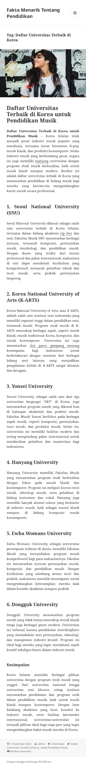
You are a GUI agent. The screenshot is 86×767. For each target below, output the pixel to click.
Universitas (57, 744)
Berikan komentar (20, 751)
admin (41, 744)
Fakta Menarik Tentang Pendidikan (33, 13)
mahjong (41, 161)
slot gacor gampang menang (54, 345)
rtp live (66, 233)
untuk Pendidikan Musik (54, 747)
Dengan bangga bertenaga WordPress (29, 761)
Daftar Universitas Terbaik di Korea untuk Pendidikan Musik (39, 114)
